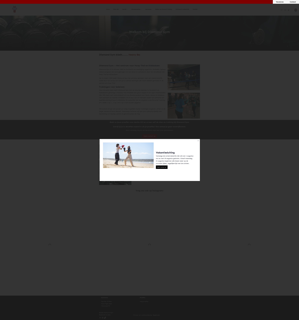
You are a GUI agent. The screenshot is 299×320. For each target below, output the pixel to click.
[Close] (198, 140)
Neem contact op (161, 167)
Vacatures (280, 2)
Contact (293, 2)
